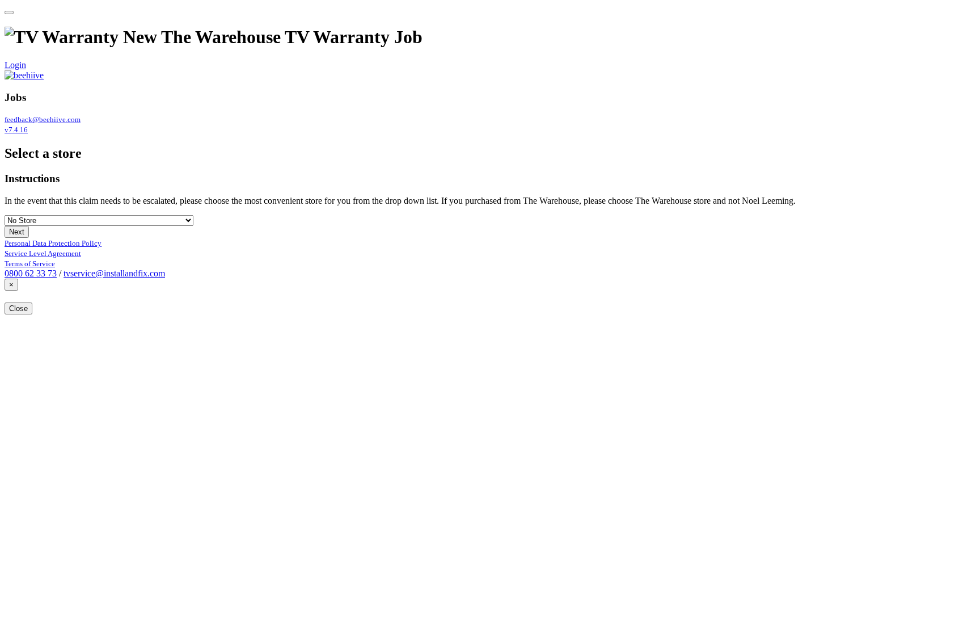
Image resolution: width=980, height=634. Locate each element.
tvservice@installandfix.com (114, 273)
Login (15, 65)
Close (18, 308)
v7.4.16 (16, 129)
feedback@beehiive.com (43, 119)
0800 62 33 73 (31, 273)
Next (16, 232)
